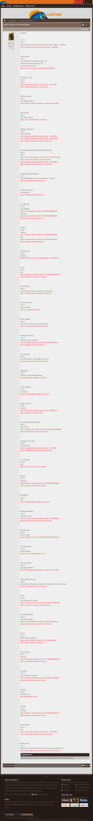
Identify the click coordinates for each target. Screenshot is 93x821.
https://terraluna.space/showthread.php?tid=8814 (37, 68)
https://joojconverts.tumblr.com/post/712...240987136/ (38, 410)
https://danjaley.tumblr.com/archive (32, 345)
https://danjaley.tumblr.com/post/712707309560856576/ (39, 342)
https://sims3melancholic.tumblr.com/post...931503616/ (39, 622)
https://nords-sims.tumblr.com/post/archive (35, 605)
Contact (66, 787)
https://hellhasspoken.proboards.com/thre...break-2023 (39, 103)
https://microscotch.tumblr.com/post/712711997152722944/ (40, 157)
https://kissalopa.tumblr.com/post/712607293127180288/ (39, 678)
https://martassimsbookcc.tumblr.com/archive (36, 521)
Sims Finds (12, 21)
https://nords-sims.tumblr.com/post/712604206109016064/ (40, 603)
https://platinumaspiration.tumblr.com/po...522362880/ (38, 162)
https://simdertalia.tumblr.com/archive (33, 586)
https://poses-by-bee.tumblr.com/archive (34, 361)
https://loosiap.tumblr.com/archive (32, 218)
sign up (34, 794)
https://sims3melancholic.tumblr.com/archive (35, 624)
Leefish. (31, 818)
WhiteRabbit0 (17, 804)
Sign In (79, 2)
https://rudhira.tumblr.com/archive (32, 242)
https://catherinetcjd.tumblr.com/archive (34, 87)
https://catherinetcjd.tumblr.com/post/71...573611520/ (38, 84)
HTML (36, 818)
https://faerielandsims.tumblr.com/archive (34, 502)
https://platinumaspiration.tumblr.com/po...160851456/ (38, 136)
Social (9, 6)
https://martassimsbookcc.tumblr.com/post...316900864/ (39, 518)
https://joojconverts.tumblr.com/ (31, 413)
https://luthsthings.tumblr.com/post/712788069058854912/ (40, 659)
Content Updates (25, 21)
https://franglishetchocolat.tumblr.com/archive (36, 450)
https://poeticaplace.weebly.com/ (31, 63)
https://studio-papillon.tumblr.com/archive (34, 394)
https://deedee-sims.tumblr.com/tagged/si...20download (39, 258)
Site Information (83, 785)
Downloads (18, 6)
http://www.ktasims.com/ (28, 696)
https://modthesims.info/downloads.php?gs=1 (36, 293)
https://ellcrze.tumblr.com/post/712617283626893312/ (38, 640)
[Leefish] (46, 14)
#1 (89, 29)
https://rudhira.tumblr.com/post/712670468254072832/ (38, 235)
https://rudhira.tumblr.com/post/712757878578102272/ (38, 239)
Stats (7, 799)
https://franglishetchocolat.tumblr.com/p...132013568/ (38, 448)
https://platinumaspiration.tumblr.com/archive (36, 141)
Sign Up (89, 2)
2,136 (12, 49)
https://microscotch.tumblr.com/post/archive (35, 160)
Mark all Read (82, 790)
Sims (3, 6)
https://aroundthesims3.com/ (30, 310)
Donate (66, 790)
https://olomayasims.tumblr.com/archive (34, 432)
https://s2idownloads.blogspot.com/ (32, 181)
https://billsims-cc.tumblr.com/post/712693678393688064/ (39, 483)
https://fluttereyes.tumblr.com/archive (33, 378)
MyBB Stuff (30, 6)
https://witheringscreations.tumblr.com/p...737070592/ (38, 732)
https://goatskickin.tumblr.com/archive (33, 277)
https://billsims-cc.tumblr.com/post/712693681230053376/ (39, 713)
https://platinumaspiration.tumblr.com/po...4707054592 (39, 138)
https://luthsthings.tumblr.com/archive (33, 661)
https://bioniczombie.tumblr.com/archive (34, 326)
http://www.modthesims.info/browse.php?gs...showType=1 (40, 751)
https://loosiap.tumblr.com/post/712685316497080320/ (38, 211)
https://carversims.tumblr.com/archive (33, 467)
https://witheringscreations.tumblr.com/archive (36, 734)
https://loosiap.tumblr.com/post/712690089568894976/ (38, 216)
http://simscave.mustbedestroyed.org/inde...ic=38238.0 (39, 47)
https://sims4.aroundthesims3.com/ (32, 554)
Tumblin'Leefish (82, 787)
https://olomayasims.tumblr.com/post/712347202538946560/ (40, 429)
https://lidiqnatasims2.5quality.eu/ (32, 195)
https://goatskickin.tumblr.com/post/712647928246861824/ (40, 274)
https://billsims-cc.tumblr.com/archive (33, 486)
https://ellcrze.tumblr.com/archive (31, 643)
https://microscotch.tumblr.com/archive (33, 120)
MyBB (12, 818)
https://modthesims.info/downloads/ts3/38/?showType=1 (40, 537)
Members (66, 785)
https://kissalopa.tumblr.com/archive (33, 680)
